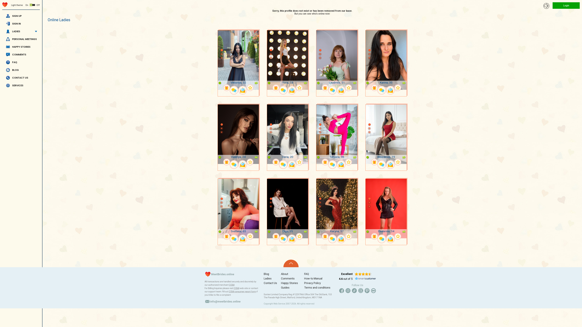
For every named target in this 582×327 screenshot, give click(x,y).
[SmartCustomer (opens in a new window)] (365, 279)
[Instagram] (348, 290)
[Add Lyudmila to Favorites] (348, 87)
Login (566, 5)
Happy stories (21, 47)
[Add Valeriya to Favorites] (250, 162)
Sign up (17, 16)
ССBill (231, 285)
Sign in (16, 23)
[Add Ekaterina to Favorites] (397, 236)
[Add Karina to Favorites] (397, 87)
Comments (19, 54)
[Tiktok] (354, 290)
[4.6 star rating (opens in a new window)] (363, 274)
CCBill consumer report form (242, 291)
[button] (221, 45)
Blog (15, 70)
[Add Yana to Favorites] (299, 87)
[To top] (291, 263)
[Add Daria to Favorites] (299, 162)
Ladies (16, 31)
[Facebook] (341, 290)
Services (17, 85)
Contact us (20, 77)
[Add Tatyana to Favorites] (348, 162)
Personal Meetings (24, 39)
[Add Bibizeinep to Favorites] (397, 162)
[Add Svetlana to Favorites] (250, 236)
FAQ (14, 62)
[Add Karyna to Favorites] (348, 236)
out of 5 (346, 278)
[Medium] (373, 290)
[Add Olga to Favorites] (299, 236)
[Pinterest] (367, 290)
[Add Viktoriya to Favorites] (250, 87)
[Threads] (361, 290)
